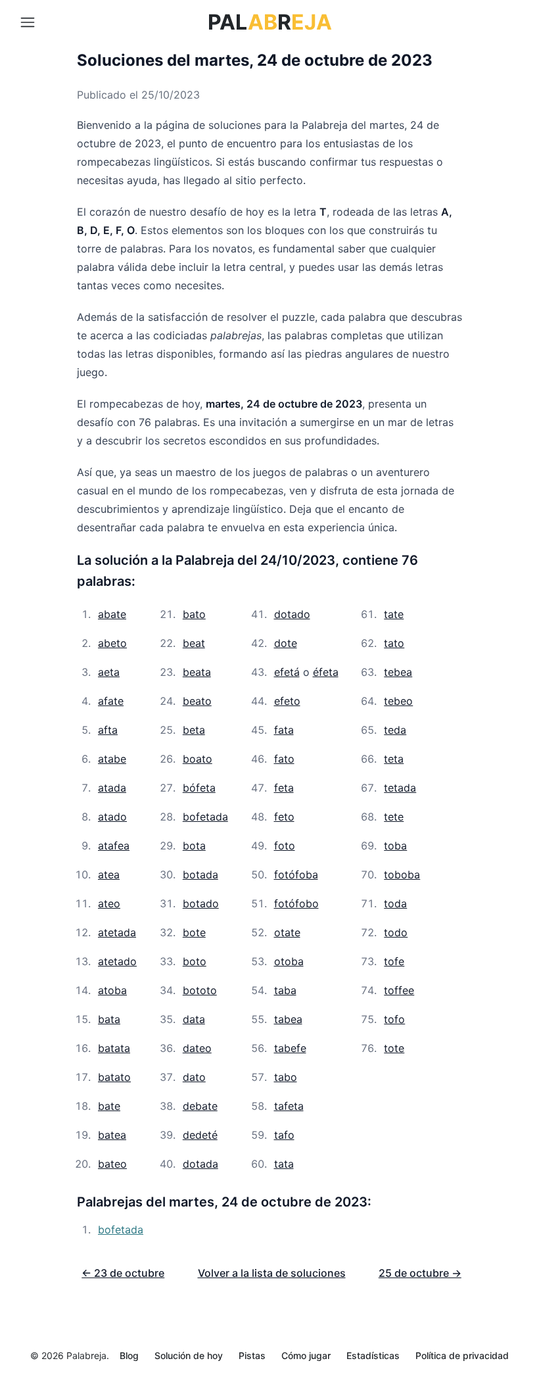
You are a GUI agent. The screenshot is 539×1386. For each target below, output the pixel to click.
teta (394, 758)
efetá (287, 672)
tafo (284, 1134)
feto (284, 816)
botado (201, 903)
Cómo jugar (306, 1355)
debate (200, 1105)
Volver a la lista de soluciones (272, 1272)
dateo (197, 1048)
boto (194, 961)
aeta (109, 672)
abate (112, 614)
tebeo (398, 700)
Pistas (252, 1355)
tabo (285, 1077)
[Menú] (27, 22)
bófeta (199, 787)
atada (112, 787)
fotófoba (296, 874)
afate (111, 700)
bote (194, 932)
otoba (289, 961)
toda (395, 903)
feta (284, 787)
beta (194, 729)
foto (284, 845)
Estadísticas (373, 1355)
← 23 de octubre (123, 1272)
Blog (129, 1355)
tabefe (290, 1048)
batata (114, 1048)
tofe (394, 961)
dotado (292, 614)
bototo (200, 990)
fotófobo (296, 903)
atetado (117, 961)
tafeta (289, 1105)
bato (194, 614)
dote (285, 643)
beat (194, 643)
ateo (109, 903)
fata (284, 729)
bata (109, 1019)
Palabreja (86, 1355)
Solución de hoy (188, 1355)
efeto (287, 700)
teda (395, 729)
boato (197, 758)
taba (285, 990)
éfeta (326, 672)
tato (394, 643)
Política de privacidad (462, 1355)
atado (112, 816)
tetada (400, 787)
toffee (399, 990)
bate (109, 1105)
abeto (112, 643)
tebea (398, 672)
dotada (200, 1163)
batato (114, 1077)
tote (394, 1048)
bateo (112, 1163)
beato (197, 700)
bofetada (205, 816)
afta (108, 729)
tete (394, 816)
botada (200, 874)
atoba (112, 990)
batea (112, 1134)
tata (284, 1163)
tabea (288, 1019)
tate (394, 614)
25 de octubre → (420, 1272)
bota (194, 845)
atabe (112, 758)
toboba (402, 874)
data (194, 1019)
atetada (117, 932)
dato (194, 1077)
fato (284, 758)
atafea (113, 845)
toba (395, 845)
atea (109, 874)
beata (197, 672)
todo (396, 932)
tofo (394, 1019)
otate (287, 932)
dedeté (200, 1134)
